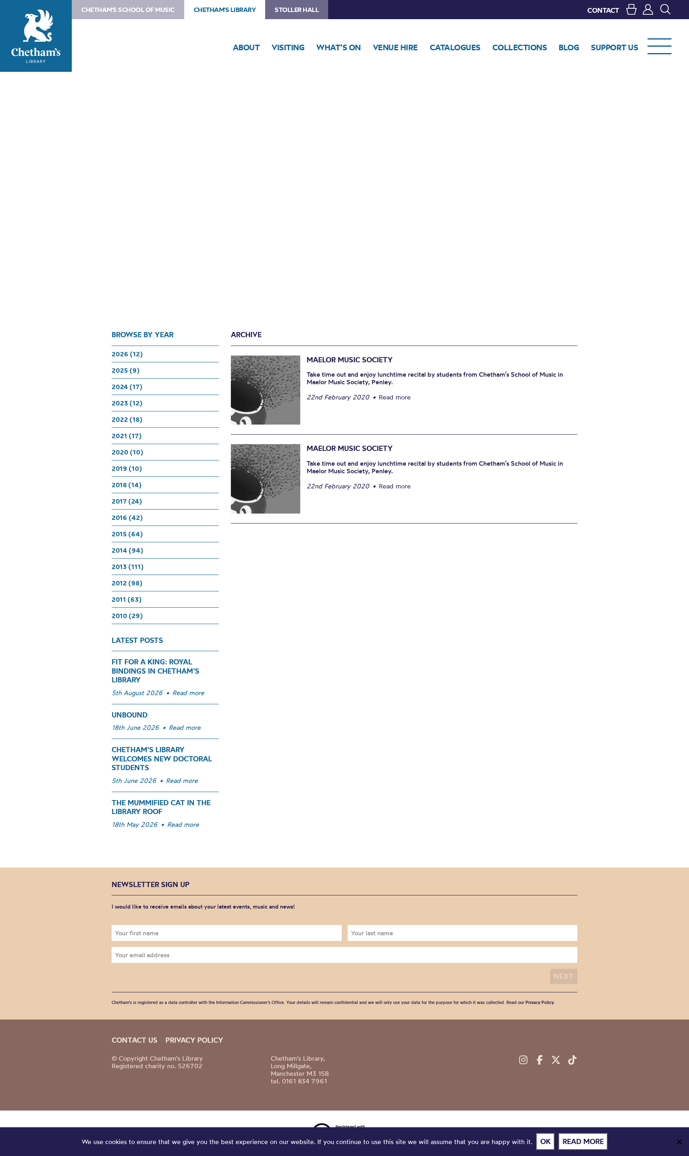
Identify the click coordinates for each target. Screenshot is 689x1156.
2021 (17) (127, 436)
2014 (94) (127, 550)
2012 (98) (127, 583)
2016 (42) (127, 518)
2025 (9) (126, 370)
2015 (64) (127, 534)
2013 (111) (128, 567)
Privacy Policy (540, 1002)
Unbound (130, 714)
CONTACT (603, 10)
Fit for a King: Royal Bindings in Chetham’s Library (155, 670)
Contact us (134, 1040)
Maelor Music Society (350, 359)
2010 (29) (127, 616)
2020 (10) (127, 452)
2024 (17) (127, 387)
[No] (679, 1142)
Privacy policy (194, 1040)
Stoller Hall (297, 9)
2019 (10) (127, 468)
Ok (545, 1141)
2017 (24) (127, 501)
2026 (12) (127, 354)
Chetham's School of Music (128, 9)
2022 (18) (127, 419)
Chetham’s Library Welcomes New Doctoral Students (162, 758)
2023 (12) (127, 403)
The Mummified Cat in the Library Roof (161, 807)
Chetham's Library (36, 36)
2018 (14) (127, 485)
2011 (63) (127, 599)
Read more (188, 693)
